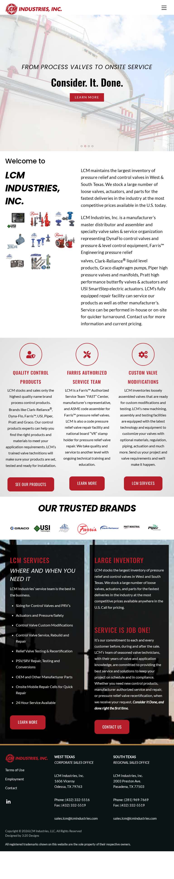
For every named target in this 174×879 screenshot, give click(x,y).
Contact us (137, 316)
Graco (105, 267)
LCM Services (143, 483)
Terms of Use (14, 770)
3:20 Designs (30, 835)
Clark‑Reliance (110, 260)
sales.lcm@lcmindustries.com (135, 818)
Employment (14, 779)
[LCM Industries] (33, 8)
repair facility (112, 295)
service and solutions (118, 671)
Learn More (87, 97)
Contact (11, 788)
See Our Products (30, 484)
